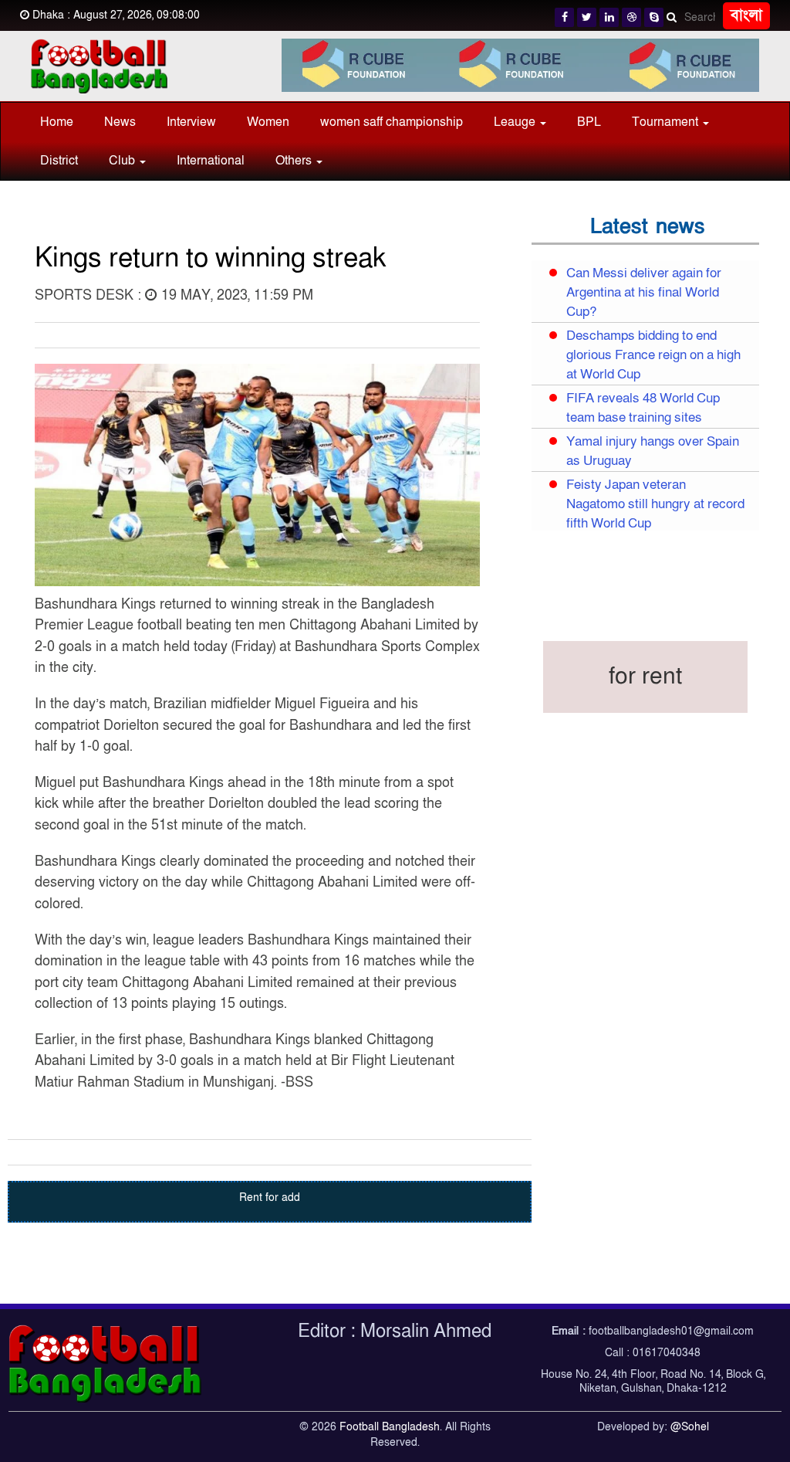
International (211, 160)
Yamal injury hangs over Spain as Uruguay (652, 451)
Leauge (516, 122)
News (120, 122)
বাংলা (746, 15)
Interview (191, 122)
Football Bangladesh (389, 1427)
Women (268, 122)
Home (56, 122)
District (59, 160)
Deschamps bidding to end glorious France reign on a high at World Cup (653, 355)
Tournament (666, 122)
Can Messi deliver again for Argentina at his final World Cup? (643, 293)
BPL (589, 122)
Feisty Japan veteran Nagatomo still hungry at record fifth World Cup (655, 504)
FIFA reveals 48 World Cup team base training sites (643, 408)
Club (123, 160)
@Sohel (689, 1427)
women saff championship (391, 122)
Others (295, 160)
